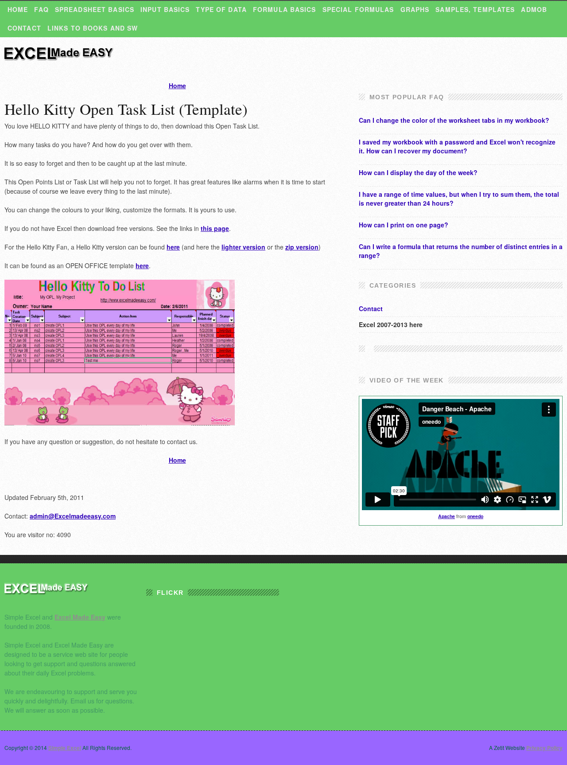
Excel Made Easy (79, 617)
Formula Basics (284, 9)
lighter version (243, 246)
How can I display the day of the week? (418, 172)
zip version (301, 246)
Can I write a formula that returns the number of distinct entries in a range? (461, 251)
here (173, 246)
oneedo (475, 516)
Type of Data (221, 9)
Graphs (415, 9)
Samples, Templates (475, 9)
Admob (534, 9)
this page (215, 228)
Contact (24, 27)
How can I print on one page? (403, 224)
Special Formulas (358, 9)
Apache (446, 516)
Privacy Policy (544, 748)
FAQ (41, 9)
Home (18, 9)
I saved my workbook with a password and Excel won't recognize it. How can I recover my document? (457, 146)
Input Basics (165, 9)
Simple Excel (59, 57)
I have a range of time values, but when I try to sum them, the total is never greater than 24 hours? (459, 198)
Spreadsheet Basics (94, 9)
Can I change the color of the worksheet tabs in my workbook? (454, 120)
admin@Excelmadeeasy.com (73, 515)
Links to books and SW (92, 27)
